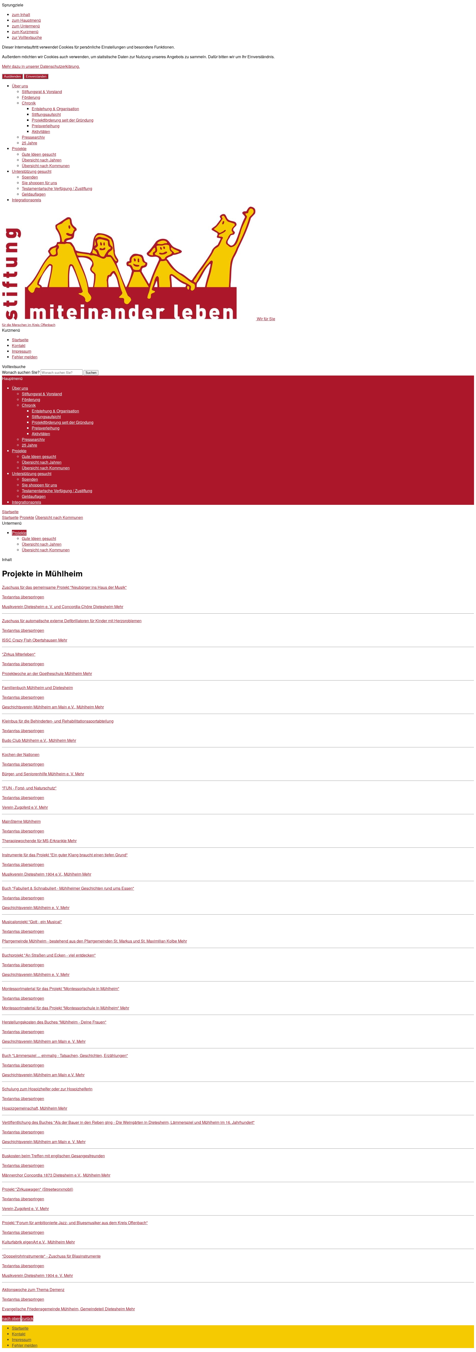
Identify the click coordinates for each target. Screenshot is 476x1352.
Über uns (20, 86)
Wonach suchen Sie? (21, 372)
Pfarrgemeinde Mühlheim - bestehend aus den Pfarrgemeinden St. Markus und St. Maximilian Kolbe (94, 941)
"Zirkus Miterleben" (18, 654)
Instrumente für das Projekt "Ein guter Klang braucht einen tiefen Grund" (65, 855)
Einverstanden (36, 76)
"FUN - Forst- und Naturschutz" (29, 788)
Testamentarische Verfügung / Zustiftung (57, 188)
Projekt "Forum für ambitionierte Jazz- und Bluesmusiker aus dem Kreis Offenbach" (75, 1222)
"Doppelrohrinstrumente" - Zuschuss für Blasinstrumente (51, 1256)
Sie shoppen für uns (39, 183)
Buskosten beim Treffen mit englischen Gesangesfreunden (53, 1156)
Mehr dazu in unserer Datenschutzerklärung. (41, 66)
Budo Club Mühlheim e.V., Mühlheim (39, 740)
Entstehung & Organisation (55, 108)
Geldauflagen (34, 194)
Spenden (30, 177)
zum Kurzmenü (25, 31)
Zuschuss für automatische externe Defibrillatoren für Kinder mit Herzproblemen (72, 620)
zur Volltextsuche (27, 37)
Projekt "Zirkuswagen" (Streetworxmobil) (37, 1189)
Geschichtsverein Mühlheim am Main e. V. (44, 1041)
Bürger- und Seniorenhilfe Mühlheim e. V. (43, 774)
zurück (27, 1318)
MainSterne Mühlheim (21, 821)
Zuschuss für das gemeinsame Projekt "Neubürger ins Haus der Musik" (64, 587)
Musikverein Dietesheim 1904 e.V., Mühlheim (46, 874)
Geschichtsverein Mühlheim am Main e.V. (43, 1075)
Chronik (29, 103)
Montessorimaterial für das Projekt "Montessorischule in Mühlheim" (60, 988)
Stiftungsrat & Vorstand (42, 91)
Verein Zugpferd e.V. (25, 807)
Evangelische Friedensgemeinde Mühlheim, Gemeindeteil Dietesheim (68, 1309)
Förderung (31, 97)
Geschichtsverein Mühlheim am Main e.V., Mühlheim (53, 707)
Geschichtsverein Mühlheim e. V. (35, 907)
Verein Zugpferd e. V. (25, 1208)
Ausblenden (12, 76)
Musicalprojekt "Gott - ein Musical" (32, 921)
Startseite (20, 340)
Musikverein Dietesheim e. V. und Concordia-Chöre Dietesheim (62, 606)
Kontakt (18, 345)
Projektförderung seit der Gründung (62, 120)
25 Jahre (29, 143)
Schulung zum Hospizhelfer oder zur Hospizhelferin (47, 1089)
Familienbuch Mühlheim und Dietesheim (37, 687)
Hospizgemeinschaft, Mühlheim (34, 1108)
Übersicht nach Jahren (41, 160)
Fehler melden (24, 357)
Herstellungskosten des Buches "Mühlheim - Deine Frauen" (54, 1022)
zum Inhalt (21, 14)
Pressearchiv (33, 137)
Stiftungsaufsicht (46, 114)
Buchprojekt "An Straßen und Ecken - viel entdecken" (49, 955)
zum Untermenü (26, 26)
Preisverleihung (46, 126)
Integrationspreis (26, 200)
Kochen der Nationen (20, 754)
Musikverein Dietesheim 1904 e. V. (37, 1275)
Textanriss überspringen (23, 597)
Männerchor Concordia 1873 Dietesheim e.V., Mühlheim (56, 1175)
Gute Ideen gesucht (39, 154)
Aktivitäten (41, 131)
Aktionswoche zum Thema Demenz (33, 1289)
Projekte (19, 148)
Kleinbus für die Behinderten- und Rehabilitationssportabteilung (58, 721)
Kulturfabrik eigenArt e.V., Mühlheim (38, 1242)
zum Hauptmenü (26, 20)
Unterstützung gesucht (31, 171)
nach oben (11, 1318)
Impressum (21, 351)
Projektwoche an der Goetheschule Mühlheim (47, 673)
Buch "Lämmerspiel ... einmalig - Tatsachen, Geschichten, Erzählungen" (65, 1055)
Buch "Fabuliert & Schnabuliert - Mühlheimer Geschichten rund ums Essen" (68, 888)
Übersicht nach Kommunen (46, 165)
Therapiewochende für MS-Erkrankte (39, 840)
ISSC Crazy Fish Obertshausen (34, 640)
